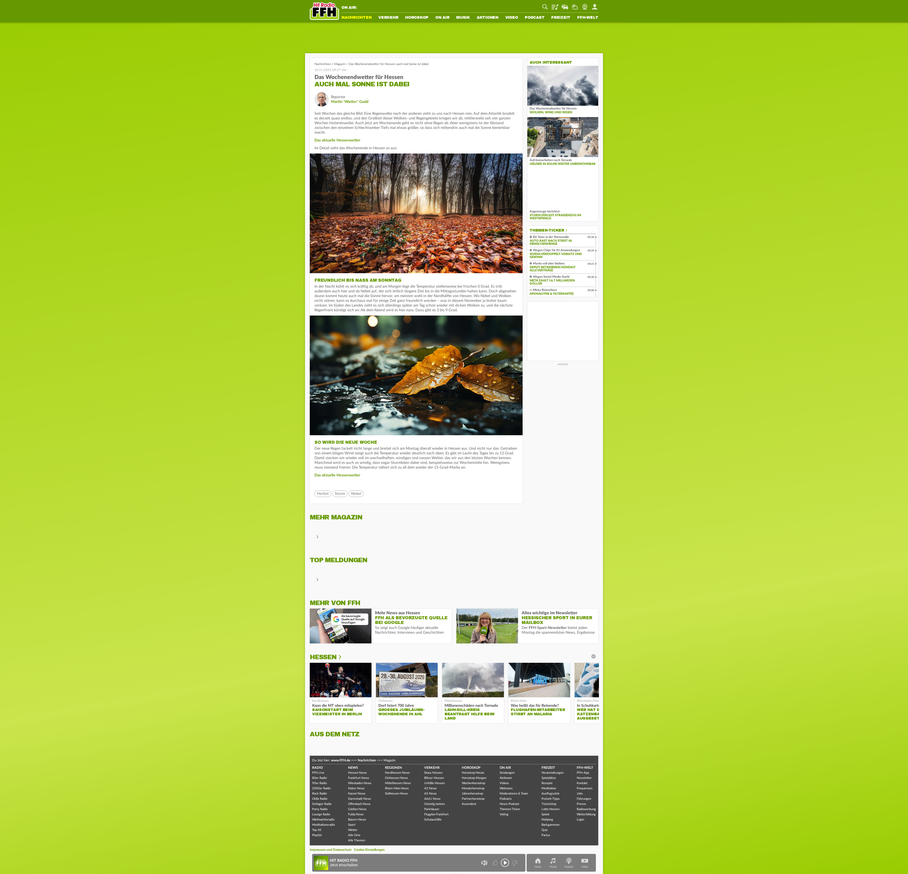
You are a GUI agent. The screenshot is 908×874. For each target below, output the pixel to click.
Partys (545, 835)
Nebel (356, 494)
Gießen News (357, 809)
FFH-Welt (587, 18)
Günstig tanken (434, 804)
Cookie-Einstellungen (369, 850)
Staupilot (564, 5)
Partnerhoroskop (473, 798)
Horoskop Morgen (474, 778)
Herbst (323, 494)
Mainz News (356, 788)
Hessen (323, 657)
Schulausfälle (432, 819)
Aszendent (469, 804)
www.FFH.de (340, 760)
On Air (442, 18)
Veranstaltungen (552, 772)
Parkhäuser (431, 809)
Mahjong (547, 819)
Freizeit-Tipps (550, 798)
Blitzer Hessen (434, 778)
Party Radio (319, 809)
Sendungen (507, 772)
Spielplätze (548, 778)
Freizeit (560, 18)
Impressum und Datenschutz (330, 850)
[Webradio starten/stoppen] (505, 863)
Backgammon (550, 824)
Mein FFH (594, 5)
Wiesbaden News (359, 783)
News (353, 767)
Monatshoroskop (473, 788)
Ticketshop (548, 804)
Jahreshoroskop (472, 793)
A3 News (430, 788)
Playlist (555, 5)
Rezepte (547, 783)
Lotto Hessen (550, 809)
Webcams (506, 788)
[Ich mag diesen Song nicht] (514, 863)
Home (537, 866)
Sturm (340, 494)
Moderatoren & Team (514, 793)
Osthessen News (396, 778)
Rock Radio (319, 793)
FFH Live (318, 772)
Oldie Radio (319, 798)
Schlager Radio (322, 804)
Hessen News (357, 772)
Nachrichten (356, 18)
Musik (463, 18)
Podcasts (506, 798)
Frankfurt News (358, 778)
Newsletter (584, 778)
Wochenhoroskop (473, 783)
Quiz (544, 830)
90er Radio (319, 783)
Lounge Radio (321, 814)
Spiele (545, 814)
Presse (581, 804)
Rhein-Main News (397, 788)
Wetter (574, 5)
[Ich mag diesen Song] (496, 863)
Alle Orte (354, 835)
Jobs (580, 793)
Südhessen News (396, 793)
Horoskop (416, 18)
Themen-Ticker (547, 230)
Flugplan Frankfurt (436, 814)
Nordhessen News (397, 772)
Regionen (393, 767)
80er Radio (319, 778)
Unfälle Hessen (434, 783)
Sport (351, 824)
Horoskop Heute (473, 772)
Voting (504, 814)
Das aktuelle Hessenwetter (337, 140)
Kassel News (356, 793)
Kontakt (582, 783)
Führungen (584, 798)
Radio (317, 767)
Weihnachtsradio (323, 819)
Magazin (339, 64)
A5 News (430, 793)
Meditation (548, 788)
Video (511, 18)
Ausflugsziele (550, 793)
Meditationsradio (323, 824)
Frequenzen (584, 788)
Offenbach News (359, 804)
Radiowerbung (586, 809)
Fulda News (356, 814)
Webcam (584, 5)
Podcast (534, 18)
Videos (504, 783)
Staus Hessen (433, 772)
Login (580, 819)
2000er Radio (321, 788)
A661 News (432, 798)
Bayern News (357, 819)
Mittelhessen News (398, 783)
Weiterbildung (586, 814)
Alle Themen (356, 840)
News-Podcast (509, 804)
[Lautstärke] (484, 863)
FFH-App (583, 772)
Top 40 (316, 830)
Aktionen (487, 18)
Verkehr (388, 18)
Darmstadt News (359, 798)
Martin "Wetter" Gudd (349, 102)
